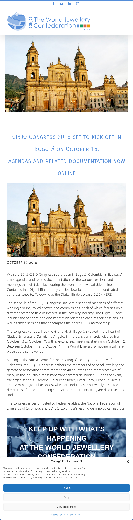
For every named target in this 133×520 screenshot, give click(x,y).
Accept (66, 487)
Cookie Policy (58, 515)
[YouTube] (61, 3)
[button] (128, 461)
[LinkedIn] (69, 3)
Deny (67, 497)
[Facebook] (53, 3)
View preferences (66, 506)
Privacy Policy (73, 515)
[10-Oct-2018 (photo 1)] (66, 73)
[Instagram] (77, 3)
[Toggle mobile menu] (126, 14)
